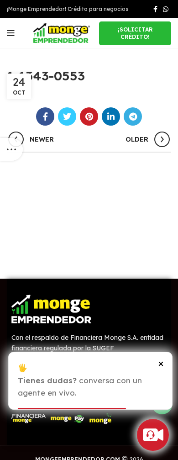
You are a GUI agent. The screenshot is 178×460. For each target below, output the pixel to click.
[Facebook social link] (155, 9)
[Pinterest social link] (89, 116)
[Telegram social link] (133, 116)
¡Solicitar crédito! (135, 33)
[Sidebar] (11, 149)
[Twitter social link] (67, 116)
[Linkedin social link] (111, 116)
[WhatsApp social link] (165, 9)
